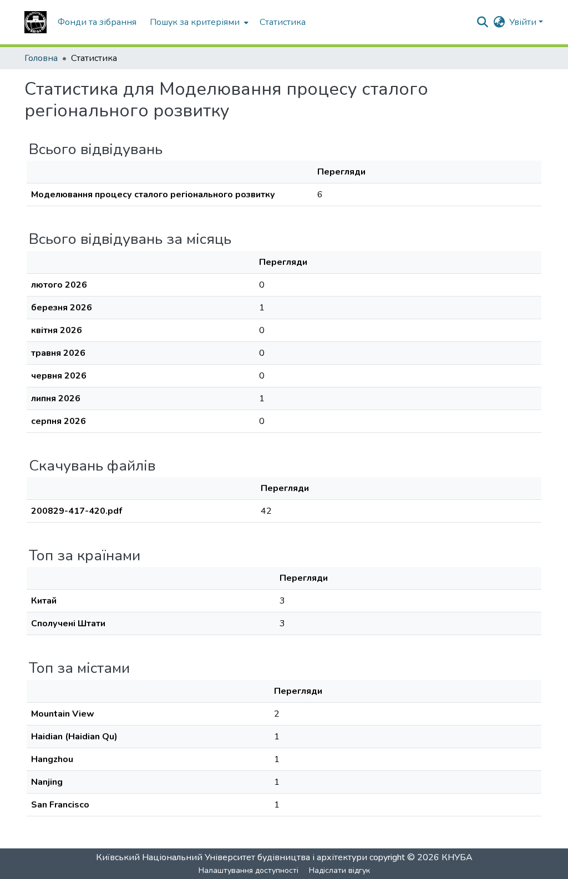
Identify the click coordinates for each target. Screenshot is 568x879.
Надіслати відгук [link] (339, 870)
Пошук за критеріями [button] (195, 22)
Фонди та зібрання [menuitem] (97, 22)
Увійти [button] (524, 22)
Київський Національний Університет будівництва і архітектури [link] (231, 857)
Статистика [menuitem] (283, 22)
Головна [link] (41, 58)
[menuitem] (198, 22)
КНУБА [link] (457, 857)
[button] (35, 22)
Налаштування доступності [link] (248, 870)
